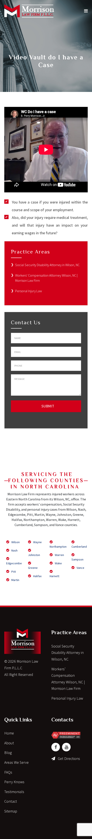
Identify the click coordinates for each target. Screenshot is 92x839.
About (9, 742)
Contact (10, 801)
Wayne (37, 542)
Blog (8, 752)
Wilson (15, 542)
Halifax (37, 576)
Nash (14, 550)
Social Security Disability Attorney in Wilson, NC (47, 265)
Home (9, 733)
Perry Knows (14, 781)
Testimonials (14, 791)
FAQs (8, 772)
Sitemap (10, 811)
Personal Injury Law (28, 291)
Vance (80, 568)
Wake (58, 563)
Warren (59, 555)
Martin (15, 580)
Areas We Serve (16, 762)
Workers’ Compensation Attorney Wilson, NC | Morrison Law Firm (68, 678)
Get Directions (69, 758)
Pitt (13, 572)
